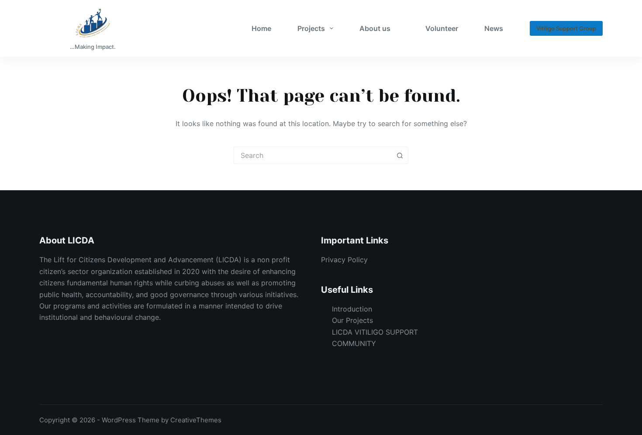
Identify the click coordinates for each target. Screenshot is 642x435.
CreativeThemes (195, 420)
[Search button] (399, 155)
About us (374, 28)
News (493, 28)
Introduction (352, 309)
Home (261, 28)
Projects (311, 28)
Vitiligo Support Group (566, 28)
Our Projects (352, 320)
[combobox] (312, 155)
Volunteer (441, 28)
